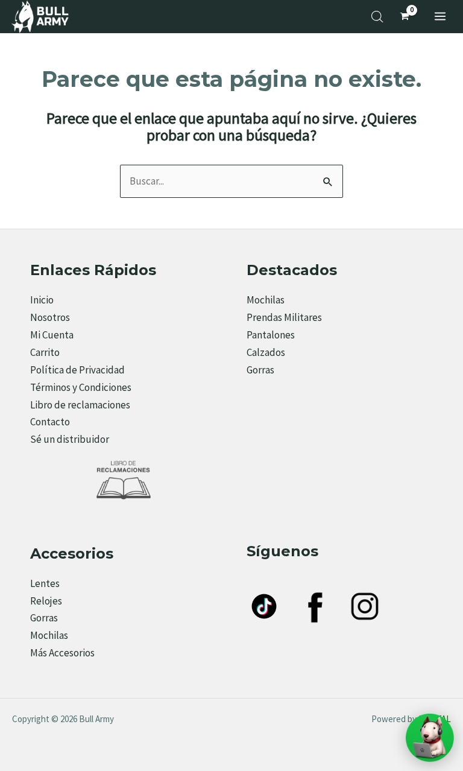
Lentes (45, 583)
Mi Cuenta (52, 334)
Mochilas (266, 299)
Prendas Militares (284, 317)
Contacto (50, 421)
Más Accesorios (62, 652)
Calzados (266, 352)
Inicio (42, 299)
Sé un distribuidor (69, 439)
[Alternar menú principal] (440, 16)
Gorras (260, 369)
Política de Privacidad (77, 369)
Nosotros (50, 317)
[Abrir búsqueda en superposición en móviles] (377, 17)
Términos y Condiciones (80, 387)
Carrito (45, 352)
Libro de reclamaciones (80, 404)
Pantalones (271, 334)
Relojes (46, 601)
